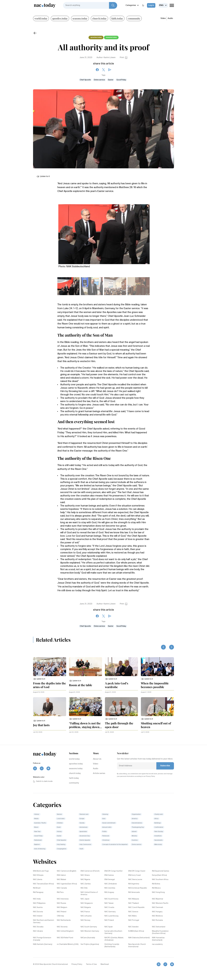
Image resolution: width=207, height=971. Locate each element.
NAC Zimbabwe (110, 884)
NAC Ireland (37, 916)
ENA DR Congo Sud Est (113, 871)
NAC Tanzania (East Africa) (43, 884)
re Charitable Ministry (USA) (67, 944)
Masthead (105, 964)
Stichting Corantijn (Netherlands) (111, 945)
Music (36, 827)
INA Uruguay (109, 892)
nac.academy (157, 944)
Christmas (105, 840)
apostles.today (60, 18)
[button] (39, 679)
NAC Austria (38, 907)
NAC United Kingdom (65, 931)
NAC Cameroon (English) (66, 871)
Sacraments (158, 840)
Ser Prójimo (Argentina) (90, 944)
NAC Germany (110, 912)
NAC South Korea (111, 899)
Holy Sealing (61, 844)
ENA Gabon (61, 875)
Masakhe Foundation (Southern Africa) (160, 932)
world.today (40, 18)
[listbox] (163, 5)
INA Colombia (109, 888)
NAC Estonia (38, 912)
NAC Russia (61, 903)
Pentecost (105, 836)
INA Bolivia (156, 884)
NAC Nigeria (85, 879)
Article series (99, 773)
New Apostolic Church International (137, 945)
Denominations (137, 823)
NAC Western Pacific (160, 903)
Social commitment (108, 823)
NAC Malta (132, 916)
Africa (156, 818)
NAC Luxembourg (111, 916)
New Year (37, 831)
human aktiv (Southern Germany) (113, 932)
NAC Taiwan (109, 903)
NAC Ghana (85, 875)
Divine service (99, 80)
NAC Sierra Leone (135, 879)
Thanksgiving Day (138, 827)
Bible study (158, 844)
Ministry (134, 836)
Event (59, 827)
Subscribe (165, 766)
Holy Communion (85, 844)
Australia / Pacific (40, 823)
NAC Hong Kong (158, 892)
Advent (134, 831)
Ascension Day (85, 836)
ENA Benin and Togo (41, 871)
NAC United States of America (89, 894)
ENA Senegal (109, 879)
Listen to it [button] (45, 176)
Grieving (105, 814)
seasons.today (79, 18)
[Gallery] (104, 233)
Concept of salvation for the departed (114, 844)
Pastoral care (84, 814)
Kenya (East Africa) (159, 875)
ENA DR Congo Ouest (136, 871)
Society (82, 823)
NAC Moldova (157, 916)
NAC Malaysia (133, 899)
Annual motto (106, 827)
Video (163, 18)
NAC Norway (85, 920)
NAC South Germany (89, 927)
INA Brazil (36, 888)
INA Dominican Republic (137, 888)
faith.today (117, 18)
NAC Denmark (157, 907)
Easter (110, 80)
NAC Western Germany (90, 931)
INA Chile (84, 888)
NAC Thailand (133, 903)
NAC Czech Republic (136, 907)
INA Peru (60, 892)
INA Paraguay (38, 892)
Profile (104, 831)
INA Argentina (133, 884)
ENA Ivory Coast (134, 875)
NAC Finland (61, 912)
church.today (99, 18)
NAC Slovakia (38, 927)
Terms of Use (91, 964)
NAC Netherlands (64, 920)
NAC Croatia (109, 907)
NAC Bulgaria (86, 907)
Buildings (157, 823)
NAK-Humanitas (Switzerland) (158, 939)
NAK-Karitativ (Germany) (42, 944)
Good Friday (121, 80)
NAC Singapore (87, 903)
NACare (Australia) (88, 938)
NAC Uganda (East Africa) (67, 884)
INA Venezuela (134, 892)
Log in (151, 5)
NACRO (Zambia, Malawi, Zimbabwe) (114, 939)
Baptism (37, 844)
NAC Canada (62, 888)
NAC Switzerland (158, 927)
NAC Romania (157, 920)
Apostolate (83, 831)
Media (36, 818)
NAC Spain (108, 927)
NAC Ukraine (38, 931)
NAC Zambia (86, 884)
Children (60, 823)
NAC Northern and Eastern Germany (43, 921)
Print (122, 58)
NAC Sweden (133, 927)
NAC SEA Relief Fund (65, 938)
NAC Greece (133, 912)
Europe (82, 818)
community (134, 18)
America (134, 818)
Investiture (157, 836)
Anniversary (83, 827)
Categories (131, 5)
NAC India (37, 899)
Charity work (158, 814)
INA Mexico (156, 888)
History (36, 814)
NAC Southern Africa (160, 879)
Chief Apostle (85, 80)
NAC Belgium (62, 907)
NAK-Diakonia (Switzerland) (139, 938)
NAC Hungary (157, 912)
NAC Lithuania (86, 916)
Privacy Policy (77, 964)
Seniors (59, 814)
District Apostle (85, 840)
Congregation (61, 849)
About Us (97, 759)
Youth (81, 849)
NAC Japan (85, 899)
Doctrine (135, 840)
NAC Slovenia (62, 927)
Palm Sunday (158, 831)
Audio (170, 18)
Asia (103, 818)
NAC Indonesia (63, 899)
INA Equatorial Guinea (160, 871)
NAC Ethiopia (38, 875)
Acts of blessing (39, 849)
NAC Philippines (39, 903)
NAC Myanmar (157, 899)
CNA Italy (60, 916)
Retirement (38, 840)
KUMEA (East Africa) (136, 931)
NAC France (85, 912)
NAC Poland (109, 920)
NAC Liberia (37, 879)
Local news (61, 818)
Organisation (136, 814)
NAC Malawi (61, 879)
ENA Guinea (109, 875)
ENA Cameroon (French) (90, 871)
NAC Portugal (133, 920)
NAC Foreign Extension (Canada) (42, 939)
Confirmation (158, 827)
